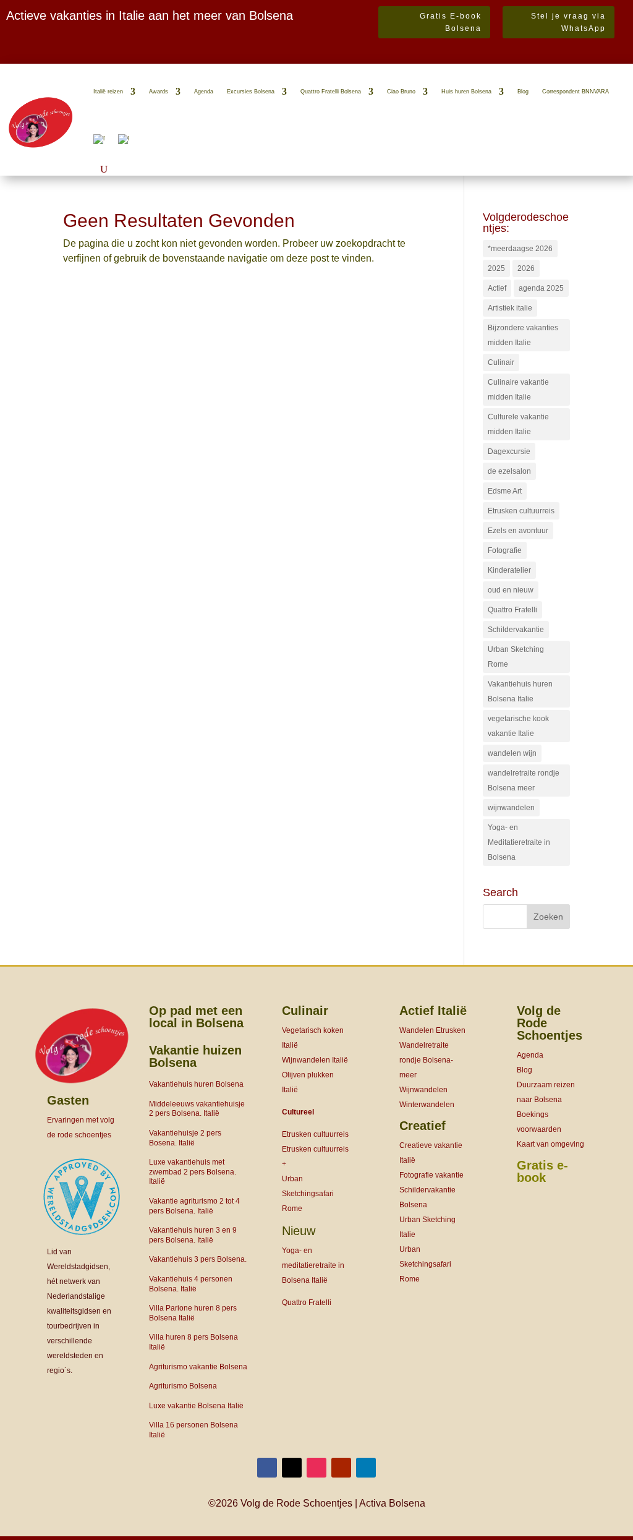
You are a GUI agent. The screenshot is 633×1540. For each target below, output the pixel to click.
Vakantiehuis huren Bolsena (196, 1084)
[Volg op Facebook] (267, 1468)
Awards (158, 91)
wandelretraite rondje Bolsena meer (523, 780)
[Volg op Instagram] (316, 1468)
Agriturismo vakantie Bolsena (198, 1366)
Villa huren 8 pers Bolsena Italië (193, 1342)
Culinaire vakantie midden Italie (518, 389)
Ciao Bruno (401, 91)
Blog (523, 91)
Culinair (501, 362)
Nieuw (298, 1231)
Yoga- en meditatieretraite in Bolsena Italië (313, 1265)
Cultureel (298, 1112)
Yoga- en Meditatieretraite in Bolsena (519, 842)
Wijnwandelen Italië (315, 1060)
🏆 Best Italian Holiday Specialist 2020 (91, 54)
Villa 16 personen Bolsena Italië (193, 1430)
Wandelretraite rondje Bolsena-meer (426, 1060)
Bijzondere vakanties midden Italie (523, 335)
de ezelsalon (509, 471)
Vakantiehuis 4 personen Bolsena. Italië (190, 1284)
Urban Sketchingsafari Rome (308, 1193)
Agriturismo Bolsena (183, 1386)
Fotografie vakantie (431, 1175)
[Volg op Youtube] (341, 1468)
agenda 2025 (541, 288)
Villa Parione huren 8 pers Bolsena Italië (193, 1313)
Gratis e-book (542, 1171)
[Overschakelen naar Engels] (123, 139)
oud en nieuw (510, 590)
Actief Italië (433, 1010)
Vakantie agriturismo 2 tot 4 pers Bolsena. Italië (194, 1206)
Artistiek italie (510, 308)
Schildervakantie (516, 629)
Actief (497, 288)
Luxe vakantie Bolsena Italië (196, 1405)
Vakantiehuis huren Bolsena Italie (520, 691)
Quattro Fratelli (512, 609)
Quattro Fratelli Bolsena (330, 91)
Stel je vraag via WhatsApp (568, 22)
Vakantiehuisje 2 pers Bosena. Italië (185, 1138)
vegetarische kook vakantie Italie (518, 726)
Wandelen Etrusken (432, 1030)
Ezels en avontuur (518, 530)
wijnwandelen (511, 807)
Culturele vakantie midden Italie (518, 424)
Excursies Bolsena (250, 91)
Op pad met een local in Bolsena (196, 1017)
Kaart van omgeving (550, 1144)
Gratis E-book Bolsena (451, 22)
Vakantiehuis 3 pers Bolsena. (198, 1259)
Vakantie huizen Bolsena (195, 1056)
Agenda (203, 91)
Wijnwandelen (423, 1089)
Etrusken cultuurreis (521, 511)
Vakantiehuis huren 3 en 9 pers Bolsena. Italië (193, 1235)
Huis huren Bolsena (466, 91)
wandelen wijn (512, 753)
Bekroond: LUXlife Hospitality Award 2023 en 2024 (132, 40)
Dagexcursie (509, 451)
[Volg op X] (292, 1468)
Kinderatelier (509, 570)
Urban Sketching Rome (516, 657)
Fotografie (505, 550)
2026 (526, 268)
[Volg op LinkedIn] (366, 1468)
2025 (496, 268)
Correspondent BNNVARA (575, 91)
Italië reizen (108, 91)
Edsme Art (505, 491)
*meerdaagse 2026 (520, 248)
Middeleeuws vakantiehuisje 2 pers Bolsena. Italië (197, 1109)
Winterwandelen (426, 1104)
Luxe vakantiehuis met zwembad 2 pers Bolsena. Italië (192, 1172)
